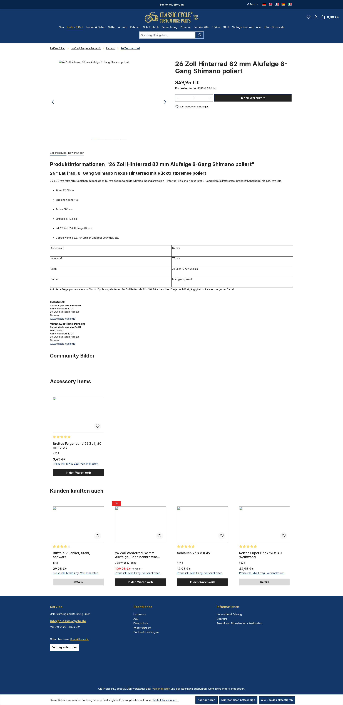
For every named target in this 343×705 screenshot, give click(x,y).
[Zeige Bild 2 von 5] (102, 143)
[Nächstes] (165, 102)
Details (78, 581)
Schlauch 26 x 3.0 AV (193, 553)
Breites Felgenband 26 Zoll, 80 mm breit (77, 445)
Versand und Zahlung (229, 614)
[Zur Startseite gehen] (171, 17)
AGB (135, 618)
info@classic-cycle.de (68, 621)
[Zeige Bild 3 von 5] (109, 143)
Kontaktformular (79, 639)
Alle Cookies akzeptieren (277, 699)
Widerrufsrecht (142, 627)
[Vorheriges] (52, 102)
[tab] (58, 153)
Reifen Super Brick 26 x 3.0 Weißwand (260, 555)
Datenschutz (140, 623)
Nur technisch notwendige (238, 699)
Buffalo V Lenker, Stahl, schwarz (71, 555)
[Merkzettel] (308, 17)
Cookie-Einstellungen (146, 632)
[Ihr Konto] (316, 17)
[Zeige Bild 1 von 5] (95, 143)
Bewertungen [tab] (76, 152)
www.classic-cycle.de (62, 318)
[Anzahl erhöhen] (209, 98)
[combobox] (167, 35)
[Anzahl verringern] (179, 98)
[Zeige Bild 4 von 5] (116, 143)
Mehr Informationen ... (166, 700)
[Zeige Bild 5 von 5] (123, 143)
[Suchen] (199, 35)
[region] (109, 102)
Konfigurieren (206, 699)
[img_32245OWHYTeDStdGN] (109, 98)
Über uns (222, 618)
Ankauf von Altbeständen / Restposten (239, 623)
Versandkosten (161, 688)
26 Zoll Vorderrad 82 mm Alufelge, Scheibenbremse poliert (136, 555)
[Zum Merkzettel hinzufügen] (97, 426)
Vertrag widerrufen (64, 647)
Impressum (139, 614)
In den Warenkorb (252, 98)
